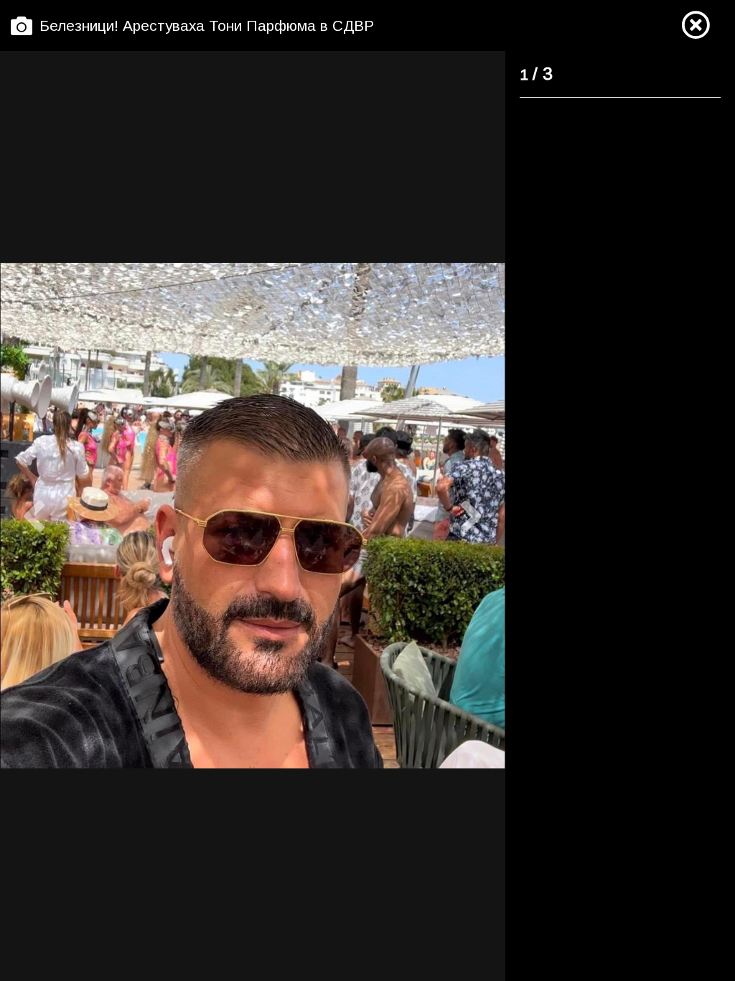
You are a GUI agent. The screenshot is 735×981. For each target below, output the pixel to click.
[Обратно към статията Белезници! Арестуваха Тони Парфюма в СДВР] (695, 26)
